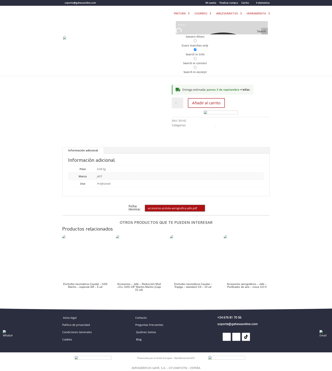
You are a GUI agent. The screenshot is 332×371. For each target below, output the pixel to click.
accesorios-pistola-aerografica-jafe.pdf (172, 208)
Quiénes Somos (146, 332)
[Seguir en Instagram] (236, 337)
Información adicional (83, 150)
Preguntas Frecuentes (149, 325)
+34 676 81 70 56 (229, 317)
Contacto (141, 318)
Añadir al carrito (206, 102)
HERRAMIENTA (256, 13)
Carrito (245, 3)
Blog (139, 339)
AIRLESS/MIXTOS (227, 13)
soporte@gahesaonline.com (237, 324)
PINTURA (180, 13)
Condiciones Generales (77, 332)
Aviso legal (70, 318)
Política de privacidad (76, 325)
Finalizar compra (229, 3)
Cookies (67, 339)
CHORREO (200, 13)
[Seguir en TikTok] (246, 337)
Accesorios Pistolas (229, 125)
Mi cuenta (211, 3)
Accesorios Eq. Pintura (201, 125)
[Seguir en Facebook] (227, 337)
